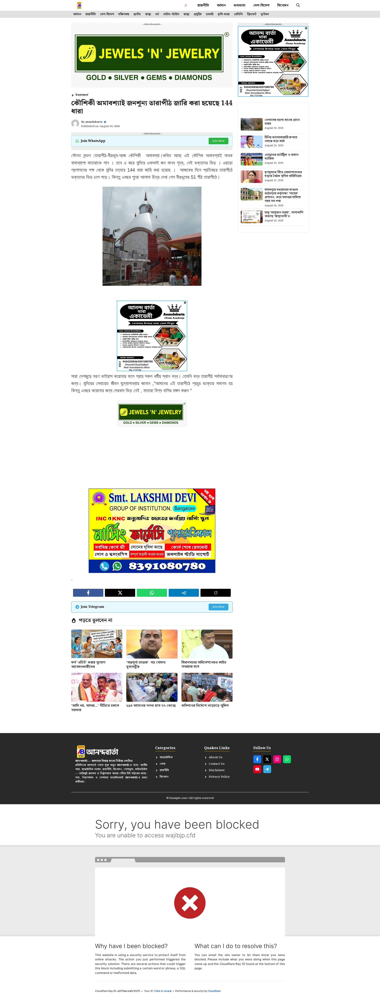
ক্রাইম (137, 14)
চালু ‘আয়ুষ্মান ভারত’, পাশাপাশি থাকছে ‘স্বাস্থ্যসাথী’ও (284, 214)
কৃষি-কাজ (224, 14)
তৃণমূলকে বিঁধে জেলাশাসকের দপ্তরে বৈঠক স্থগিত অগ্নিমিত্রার (283, 174)
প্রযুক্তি (198, 14)
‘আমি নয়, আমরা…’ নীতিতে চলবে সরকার (95, 708)
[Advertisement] (152, 461)
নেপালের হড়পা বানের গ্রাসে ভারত (282, 122)
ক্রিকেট (251, 14)
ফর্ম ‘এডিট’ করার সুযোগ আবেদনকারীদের (88, 665)
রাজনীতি (203, 5)
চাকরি (209, 14)
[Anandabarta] (87, 5)
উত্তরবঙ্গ (80, 95)
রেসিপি (238, 14)
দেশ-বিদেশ (261, 5)
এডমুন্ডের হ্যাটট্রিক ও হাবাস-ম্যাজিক (282, 156)
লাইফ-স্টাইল (171, 14)
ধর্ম (157, 14)
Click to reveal (162, 990)
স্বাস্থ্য (148, 14)
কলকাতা (239, 5)
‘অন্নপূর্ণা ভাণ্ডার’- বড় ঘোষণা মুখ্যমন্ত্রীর (145, 665)
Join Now (218, 141)
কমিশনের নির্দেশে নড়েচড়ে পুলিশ (205, 705)
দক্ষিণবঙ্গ (123, 14)
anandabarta (93, 122)
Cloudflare (214, 990)
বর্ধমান (221, 5)
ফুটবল (265, 14)
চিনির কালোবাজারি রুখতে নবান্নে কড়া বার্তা (281, 139)
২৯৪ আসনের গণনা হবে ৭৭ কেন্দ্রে (151, 705)
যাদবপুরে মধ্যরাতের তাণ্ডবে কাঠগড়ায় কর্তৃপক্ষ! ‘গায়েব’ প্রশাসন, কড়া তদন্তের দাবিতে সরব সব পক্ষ (283, 195)
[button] (298, 5)
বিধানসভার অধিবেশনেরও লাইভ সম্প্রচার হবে (203, 665)
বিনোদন (282, 5)
